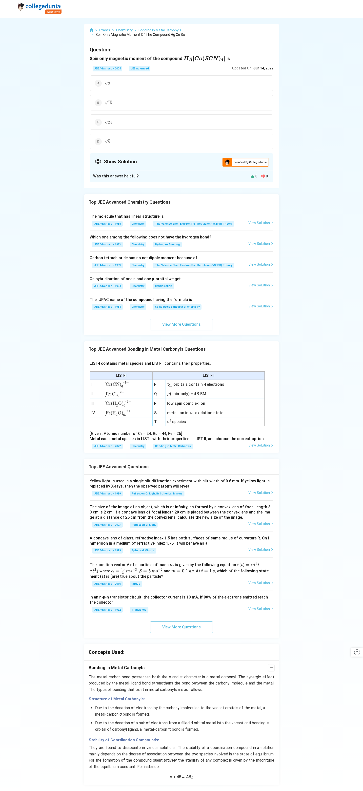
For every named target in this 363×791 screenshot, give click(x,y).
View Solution (259, 223)
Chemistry (138, 223)
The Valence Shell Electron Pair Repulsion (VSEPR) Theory (193, 223)
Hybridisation (163, 286)
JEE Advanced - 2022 (107, 446)
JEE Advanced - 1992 (107, 609)
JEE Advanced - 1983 (107, 244)
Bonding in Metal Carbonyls (173, 446)
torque (136, 583)
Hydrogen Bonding (167, 244)
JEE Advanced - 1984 (107, 286)
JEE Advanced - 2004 (107, 68)
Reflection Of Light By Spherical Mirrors (157, 493)
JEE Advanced (140, 68)
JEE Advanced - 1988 (107, 223)
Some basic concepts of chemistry (177, 306)
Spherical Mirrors (143, 550)
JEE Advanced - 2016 (107, 583)
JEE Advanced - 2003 (107, 524)
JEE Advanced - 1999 (107, 493)
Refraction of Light (144, 524)
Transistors (139, 609)
